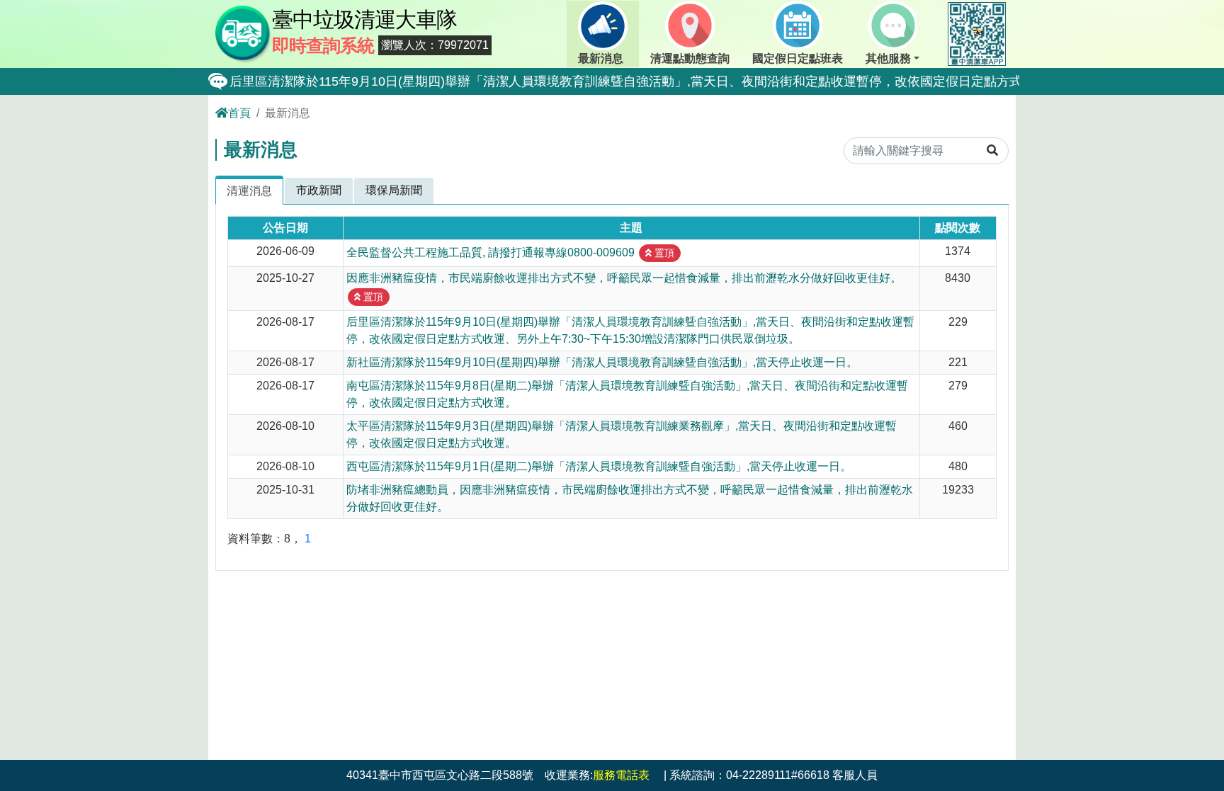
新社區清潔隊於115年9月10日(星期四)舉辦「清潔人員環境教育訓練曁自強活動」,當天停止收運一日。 (602, 362)
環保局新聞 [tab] (394, 190)
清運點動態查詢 (690, 58)
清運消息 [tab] (249, 191)
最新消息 (600, 58)
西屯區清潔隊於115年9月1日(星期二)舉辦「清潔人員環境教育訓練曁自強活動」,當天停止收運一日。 (598, 466)
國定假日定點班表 (797, 58)
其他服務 (888, 58)
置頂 (663, 252)
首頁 (239, 113)
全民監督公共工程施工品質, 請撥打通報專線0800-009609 (490, 252)
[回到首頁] (243, 32)
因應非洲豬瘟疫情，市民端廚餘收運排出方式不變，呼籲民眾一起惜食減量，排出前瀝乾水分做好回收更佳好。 (624, 278)
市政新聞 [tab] (318, 190)
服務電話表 (621, 775)
